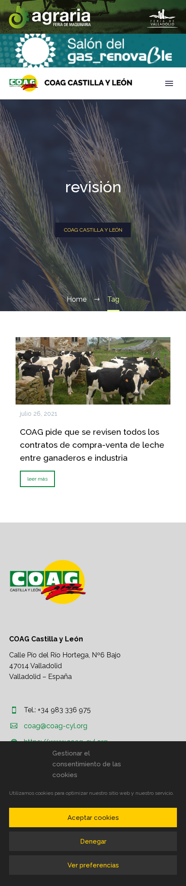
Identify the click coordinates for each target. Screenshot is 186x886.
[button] (93, 17)
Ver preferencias (93, 865)
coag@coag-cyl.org (55, 726)
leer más (37, 479)
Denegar (93, 841)
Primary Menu (169, 83)
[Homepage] (70, 83)
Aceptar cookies (93, 818)
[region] (93, 17)
